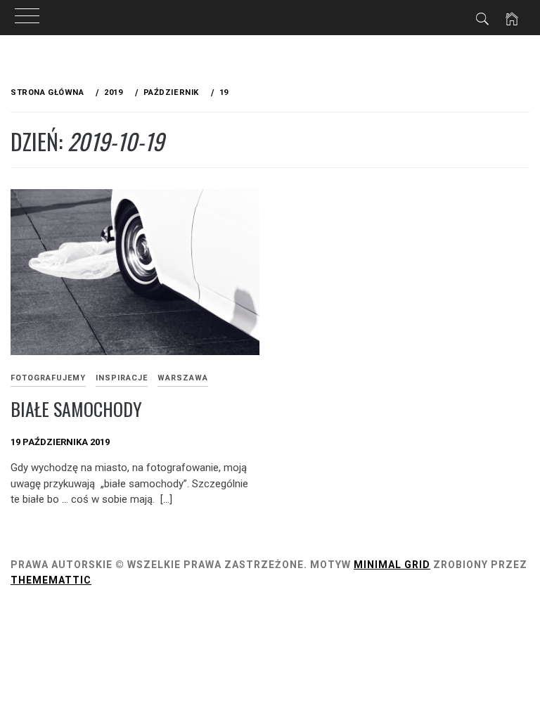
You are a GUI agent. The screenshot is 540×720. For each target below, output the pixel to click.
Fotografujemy (48, 377)
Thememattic (51, 580)
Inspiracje (122, 377)
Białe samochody (76, 409)
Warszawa (183, 377)
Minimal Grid (392, 564)
